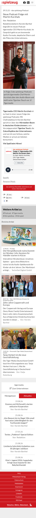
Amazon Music (9, 181)
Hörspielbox (9, 216)
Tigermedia (18, 213)
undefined (4, 197)
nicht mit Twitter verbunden (22, 197)
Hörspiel (20, 216)
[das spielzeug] (10, 2)
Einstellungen (7, 201)
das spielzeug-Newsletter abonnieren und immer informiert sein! (19, 188)
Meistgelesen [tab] (10, 396)
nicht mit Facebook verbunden (4, 194)
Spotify (6, 178)
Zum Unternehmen (20, 388)
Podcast (7, 213)
